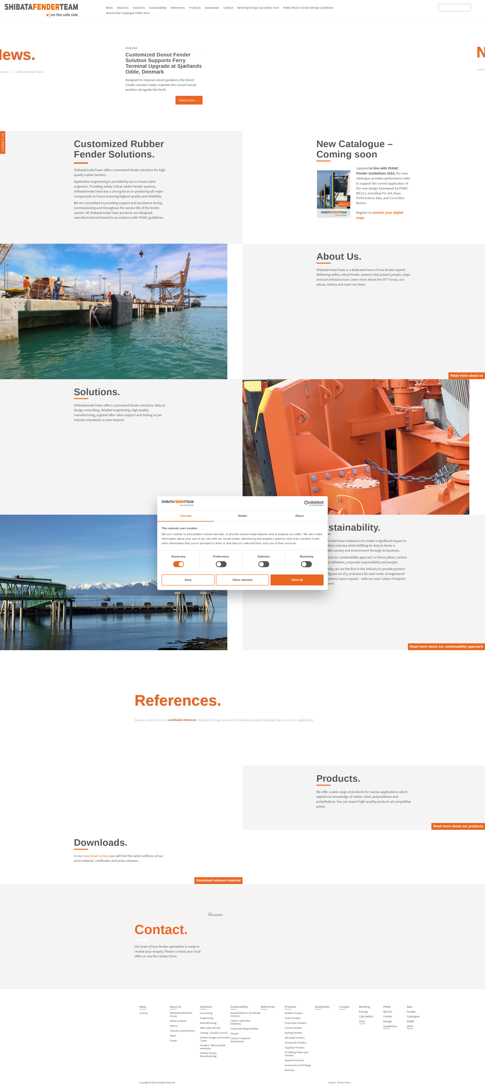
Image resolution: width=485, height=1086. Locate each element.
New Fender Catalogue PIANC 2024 (127, 13)
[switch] (221, 564)
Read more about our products (458, 826)
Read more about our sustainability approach (446, 646)
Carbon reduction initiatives (240, 1022)
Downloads (212, 7)
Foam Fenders (293, 1017)
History (174, 1025)
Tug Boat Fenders (294, 1047)
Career (173, 1040)
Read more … (332, 102)
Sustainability (158, 7)
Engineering (206, 1017)
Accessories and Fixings (298, 1065)
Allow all (297, 580)
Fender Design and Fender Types (215, 1039)
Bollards (289, 1070)
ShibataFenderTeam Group (181, 1014)
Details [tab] (242, 516)
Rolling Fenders (293, 1032)
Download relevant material (218, 880)
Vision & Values (178, 1020)
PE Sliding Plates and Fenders (296, 1054)
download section (96, 856)
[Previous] (12, 70)
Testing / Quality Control (214, 1032)
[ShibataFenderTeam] (41, 16)
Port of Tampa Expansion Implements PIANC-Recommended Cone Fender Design (304, 60)
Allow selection (242, 580)
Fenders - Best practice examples (212, 1047)
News (109, 7)
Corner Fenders (293, 1027)
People (234, 1033)
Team (173, 1035)
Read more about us (466, 375)
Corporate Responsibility (244, 1028)
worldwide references (182, 720)
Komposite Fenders (296, 1042)
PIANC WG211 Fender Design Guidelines (308, 7)
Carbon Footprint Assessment (240, 1040)
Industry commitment (182, 1030)
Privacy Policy (343, 1082)
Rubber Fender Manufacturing (208, 1055)
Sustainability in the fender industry (245, 1014)
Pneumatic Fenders (296, 1022)
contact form (167, 956)
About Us (122, 7)
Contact (228, 7)
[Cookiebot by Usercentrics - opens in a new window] (307, 503)
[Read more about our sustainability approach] (121, 582)
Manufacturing (208, 1022)
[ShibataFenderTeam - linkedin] (476, 7)
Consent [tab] (185, 516)
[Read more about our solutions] (363, 447)
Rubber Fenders (294, 1013)
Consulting (206, 1013)
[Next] (472, 70)
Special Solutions (294, 1060)
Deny (188, 580)
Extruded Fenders (295, 1037)
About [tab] (299, 516)
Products (195, 7)
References (178, 7)
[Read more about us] (121, 311)
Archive (143, 1013)
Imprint (332, 1082)
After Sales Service (210, 1027)
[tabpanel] (242, 73)
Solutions (139, 7)
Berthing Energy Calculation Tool (258, 7)
